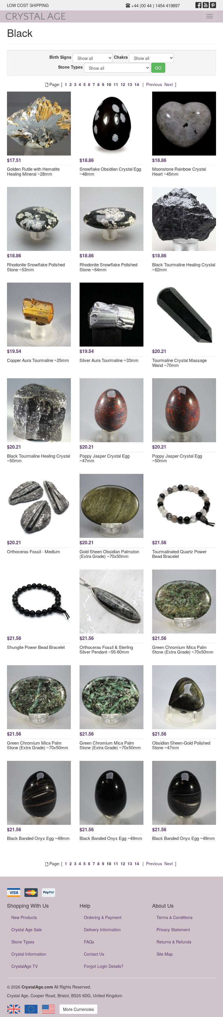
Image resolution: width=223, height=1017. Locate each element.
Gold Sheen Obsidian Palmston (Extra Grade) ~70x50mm (109, 553)
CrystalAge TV (24, 966)
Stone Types (70, 67)
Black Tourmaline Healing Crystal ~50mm (38, 458)
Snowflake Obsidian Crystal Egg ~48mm (110, 171)
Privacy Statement (173, 929)
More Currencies (78, 1009)
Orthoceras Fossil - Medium (33, 551)
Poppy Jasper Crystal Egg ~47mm (105, 458)
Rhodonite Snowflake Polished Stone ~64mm (108, 266)
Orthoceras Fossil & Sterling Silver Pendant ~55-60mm (106, 649)
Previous (154, 84)
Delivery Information (102, 929)
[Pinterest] (213, 5)
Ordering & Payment (102, 917)
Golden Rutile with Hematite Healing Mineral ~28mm (33, 171)
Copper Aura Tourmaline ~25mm (38, 360)
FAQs (89, 942)
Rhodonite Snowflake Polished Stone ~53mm (36, 266)
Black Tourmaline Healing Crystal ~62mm (183, 266)
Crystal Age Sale (26, 929)
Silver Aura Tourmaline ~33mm (109, 360)
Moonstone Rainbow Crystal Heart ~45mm (179, 171)
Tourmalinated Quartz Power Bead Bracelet (179, 553)
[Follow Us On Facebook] (198, 5)
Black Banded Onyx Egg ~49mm (38, 838)
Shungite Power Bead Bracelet (36, 647)
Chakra (121, 57)
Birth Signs (60, 57)
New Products (24, 917)
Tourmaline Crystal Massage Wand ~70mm (179, 362)
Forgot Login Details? (103, 966)
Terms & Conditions (175, 917)
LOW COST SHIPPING (28, 5)
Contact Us (94, 954)
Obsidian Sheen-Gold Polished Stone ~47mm (181, 745)
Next (168, 84)
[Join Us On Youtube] (206, 5)
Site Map (165, 954)
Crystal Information (28, 954)
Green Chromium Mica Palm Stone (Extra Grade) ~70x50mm (182, 649)
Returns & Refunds (174, 942)
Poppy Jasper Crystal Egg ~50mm (177, 458)
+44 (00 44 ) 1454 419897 (155, 5)
